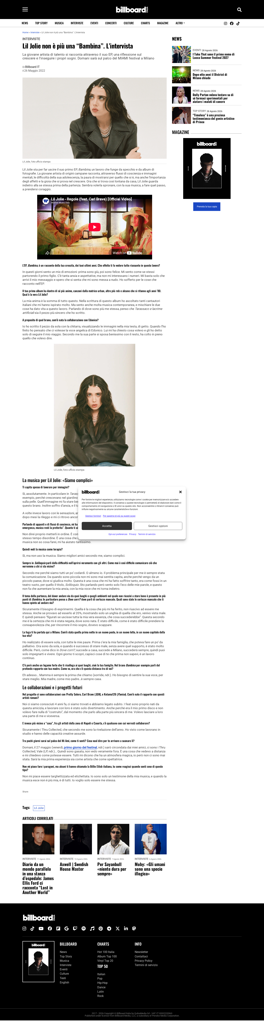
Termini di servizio (146, 965)
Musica (59, 23)
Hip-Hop (102, 983)
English (64, 982)
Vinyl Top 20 (105, 960)
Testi (63, 978)
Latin (100, 991)
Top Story (41, 23)
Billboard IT (32, 67)
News (25, 23)
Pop (99, 978)
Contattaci (141, 956)
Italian (101, 974)
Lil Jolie (39, 808)
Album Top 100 (107, 956)
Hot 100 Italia (105, 952)
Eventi (94, 23)
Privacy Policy (143, 960)
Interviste (77, 23)
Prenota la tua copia (207, 206)
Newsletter (141, 952)
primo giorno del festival (80, 747)
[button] (180, 492)
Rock (100, 996)
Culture (129, 23)
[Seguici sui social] (225, 23)
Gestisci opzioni (158, 526)
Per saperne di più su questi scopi (119, 516)
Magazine (162, 23)
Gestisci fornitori (93, 516)
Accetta (107, 526)
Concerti (111, 23)
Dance (101, 987)
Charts (145, 23)
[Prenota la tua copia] (207, 168)
